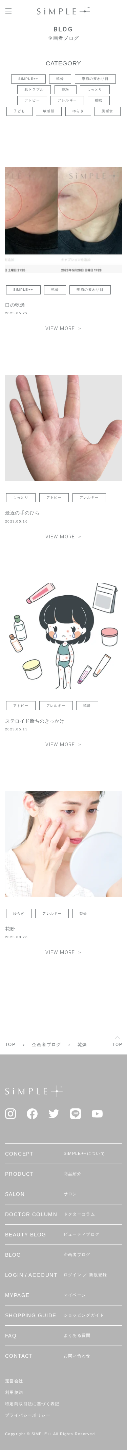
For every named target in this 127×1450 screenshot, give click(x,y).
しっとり (95, 89)
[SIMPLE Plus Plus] (63, 11)
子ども (19, 111)
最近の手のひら (22, 512)
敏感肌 (49, 111)
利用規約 (14, 1392)
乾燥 (60, 79)
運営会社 (14, 1381)
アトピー (32, 100)
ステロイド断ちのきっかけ (34, 721)
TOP (10, 1044)
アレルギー (67, 100)
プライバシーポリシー (27, 1415)
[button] (8, 11)
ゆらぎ (78, 111)
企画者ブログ (46, 1044)
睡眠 (99, 100)
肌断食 (107, 111)
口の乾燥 (15, 305)
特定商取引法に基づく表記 (32, 1403)
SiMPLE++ (28, 79)
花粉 (65, 89)
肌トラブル (34, 89)
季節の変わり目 (95, 79)
